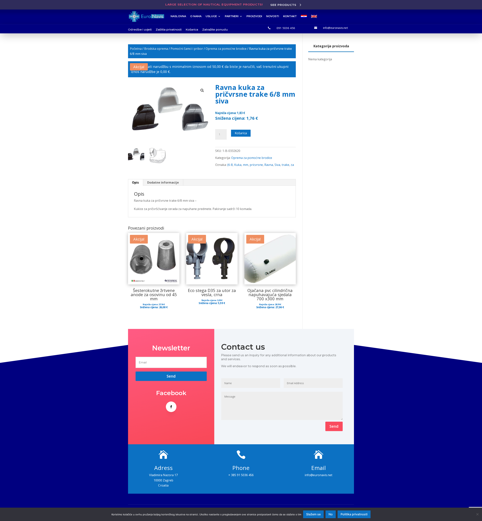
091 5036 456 (286, 28)
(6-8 (230, 165)
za (292, 165)
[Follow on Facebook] (171, 406)
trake (285, 165)
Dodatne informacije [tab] (163, 182)
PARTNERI (232, 16)
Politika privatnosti (354, 514)
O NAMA (195, 16)
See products (283, 5)
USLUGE (211, 16)
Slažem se (313, 514)
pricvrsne (256, 165)
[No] (477, 514)
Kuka (237, 165)
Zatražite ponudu (215, 29)
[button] (202, 90)
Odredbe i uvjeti (140, 29)
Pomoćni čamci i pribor (187, 49)
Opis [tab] (135, 182)
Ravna (268, 165)
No (331, 514)
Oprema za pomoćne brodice (226, 49)
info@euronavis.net (335, 28)
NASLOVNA (178, 16)
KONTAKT (290, 16)
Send (334, 426)
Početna (136, 49)
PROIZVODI (254, 16)
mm (245, 165)
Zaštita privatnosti (169, 29)
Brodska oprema (156, 49)
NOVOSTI (272, 16)
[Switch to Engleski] (314, 16)
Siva (277, 165)
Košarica (192, 29)
